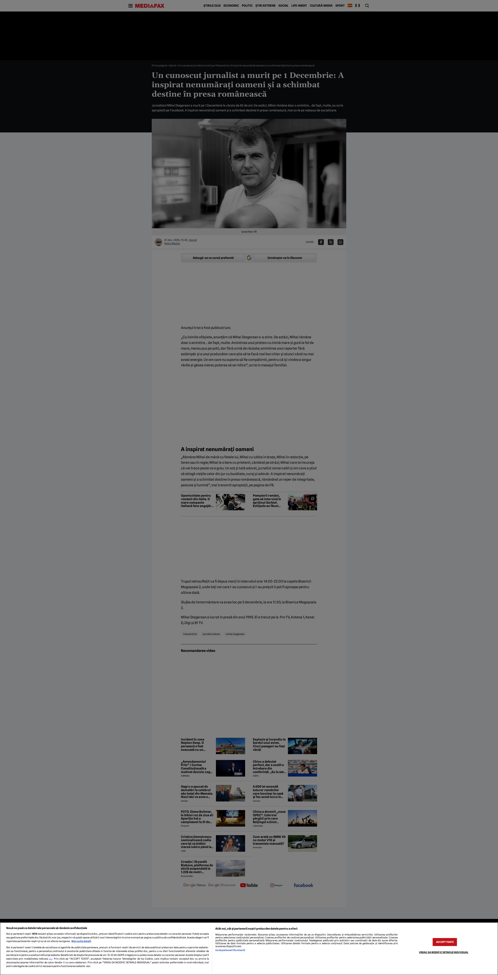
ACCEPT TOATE (445, 942)
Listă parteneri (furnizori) (230, 950)
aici (50, 959)
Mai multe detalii (81, 941)
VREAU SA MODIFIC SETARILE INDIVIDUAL (443, 952)
